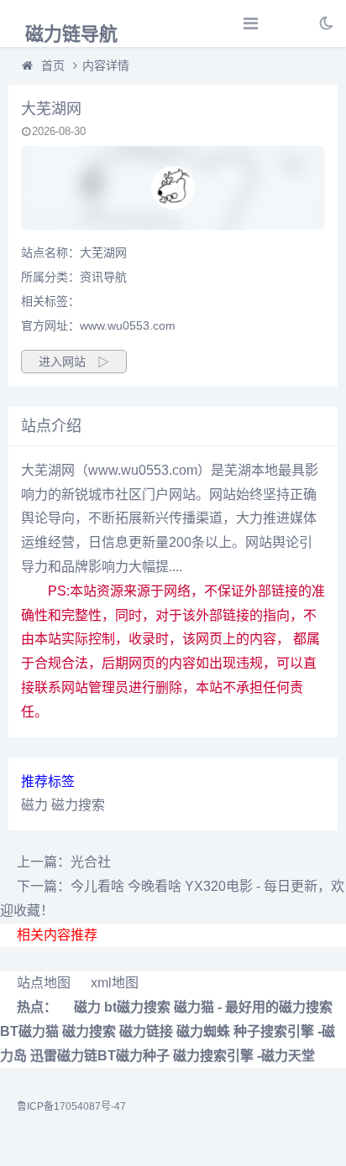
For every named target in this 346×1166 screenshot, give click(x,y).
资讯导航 (103, 277)
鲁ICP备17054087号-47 (71, 1106)
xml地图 (115, 983)
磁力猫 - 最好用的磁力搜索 (253, 1007)
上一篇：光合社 (64, 862)
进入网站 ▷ (74, 361)
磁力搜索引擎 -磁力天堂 (244, 1056)
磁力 (34, 805)
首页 (53, 65)
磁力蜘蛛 (203, 1031)
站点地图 (44, 983)
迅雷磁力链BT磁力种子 (100, 1056)
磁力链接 (146, 1031)
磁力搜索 (78, 805)
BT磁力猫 (29, 1031)
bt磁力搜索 (137, 1007)
